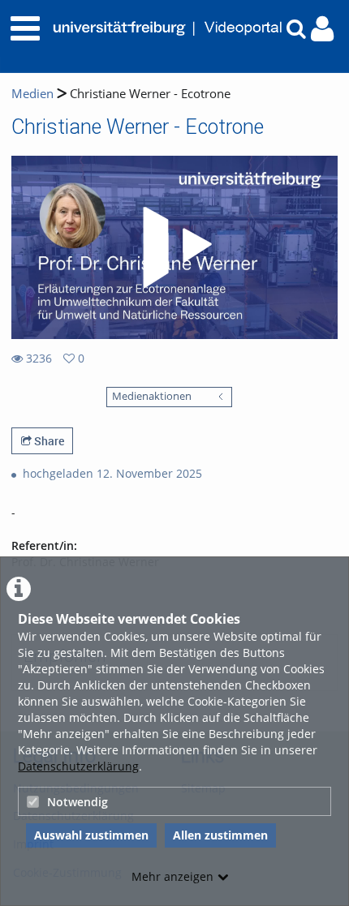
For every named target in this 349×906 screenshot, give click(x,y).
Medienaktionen (152, 396)
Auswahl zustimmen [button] (91, 835)
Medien (32, 93)
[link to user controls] (322, 29)
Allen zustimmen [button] (220, 835)
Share (48, 441)
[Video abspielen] (174, 247)
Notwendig (77, 801)
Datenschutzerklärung (78, 766)
